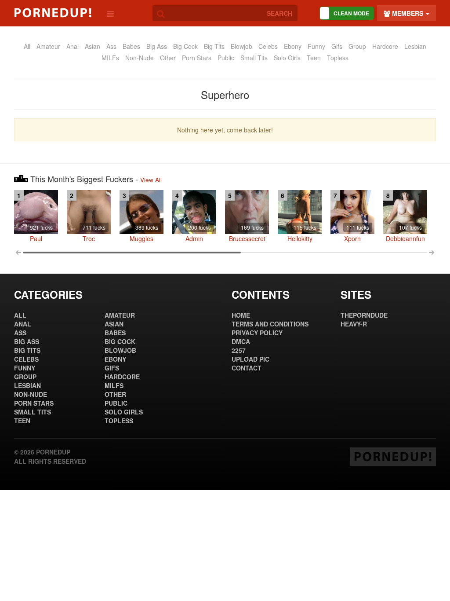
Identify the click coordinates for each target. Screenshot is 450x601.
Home (241, 315)
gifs (336, 46)
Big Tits (214, 46)
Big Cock (185, 46)
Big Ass (156, 46)
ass (111, 46)
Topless (337, 57)
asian (92, 46)
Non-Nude (139, 57)
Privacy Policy (257, 332)
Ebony (292, 46)
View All (151, 180)
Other (168, 57)
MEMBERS (407, 13)
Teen (314, 57)
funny (316, 46)
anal (72, 46)
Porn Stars (196, 57)
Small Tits (254, 57)
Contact (246, 367)
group (357, 46)
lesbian (415, 46)
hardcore (385, 46)
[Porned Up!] (52, 13)
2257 (239, 350)
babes (131, 46)
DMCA (241, 341)
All (27, 46)
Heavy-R (354, 323)
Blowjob (241, 46)
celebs (268, 46)
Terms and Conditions (270, 323)
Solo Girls (287, 57)
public (226, 57)
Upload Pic (250, 359)
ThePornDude (364, 315)
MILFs (110, 57)
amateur (48, 46)
